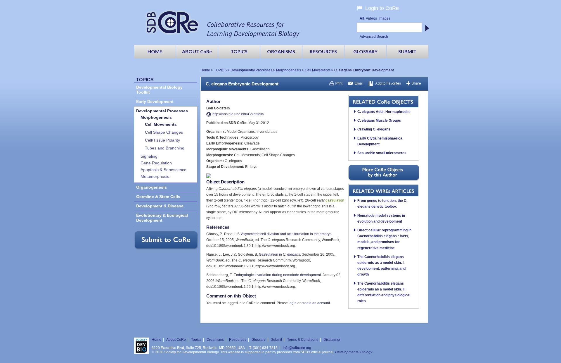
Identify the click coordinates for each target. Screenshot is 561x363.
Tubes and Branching (164, 148)
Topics (196, 340)
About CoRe (176, 340)
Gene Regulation (156, 163)
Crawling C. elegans (373, 129)
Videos (371, 18)
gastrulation (334, 200)
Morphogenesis (288, 70)
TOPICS (220, 70)
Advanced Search (374, 37)
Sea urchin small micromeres (381, 153)
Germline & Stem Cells (158, 197)
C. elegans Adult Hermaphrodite (384, 112)
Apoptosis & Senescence (163, 170)
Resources (237, 340)
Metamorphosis (155, 176)
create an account (316, 303)
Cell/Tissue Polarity (162, 140)
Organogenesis (151, 187)
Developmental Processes (251, 70)
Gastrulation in (279, 254)
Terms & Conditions (302, 340)
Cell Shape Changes (164, 132)
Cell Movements (317, 70)
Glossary (259, 340)
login (293, 303)
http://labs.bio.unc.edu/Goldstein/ (238, 114)
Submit (276, 340)
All (362, 18)
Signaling (149, 156)
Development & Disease (159, 206)
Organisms (215, 340)
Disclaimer (331, 340)
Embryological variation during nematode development (277, 275)
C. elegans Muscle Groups (379, 120)
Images (384, 18)
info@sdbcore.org (297, 348)
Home (205, 70)
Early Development (155, 101)
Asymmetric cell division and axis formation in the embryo (286, 234)
